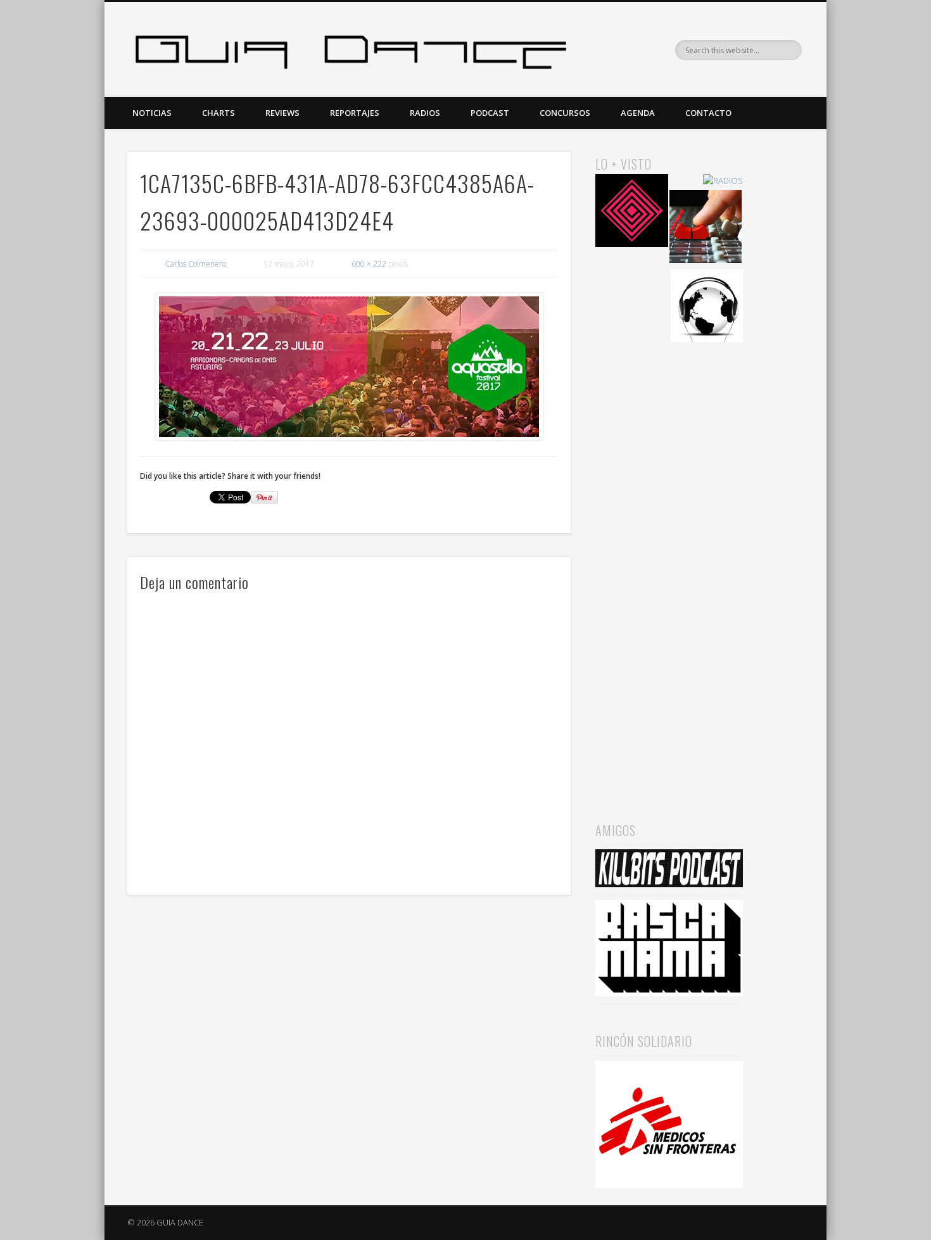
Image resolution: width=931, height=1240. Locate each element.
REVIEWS (282, 112)
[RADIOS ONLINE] (707, 307)
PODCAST (490, 112)
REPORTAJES (354, 112)
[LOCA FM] (631, 212)
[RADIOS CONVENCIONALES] (705, 228)
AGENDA (638, 112)
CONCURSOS (565, 112)
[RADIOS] (723, 180)
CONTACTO (708, 112)
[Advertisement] (669, 564)
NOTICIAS (152, 112)
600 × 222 (369, 263)
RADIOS (425, 112)
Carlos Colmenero (195, 263)
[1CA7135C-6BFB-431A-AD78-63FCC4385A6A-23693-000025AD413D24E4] (349, 367)
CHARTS (218, 112)
